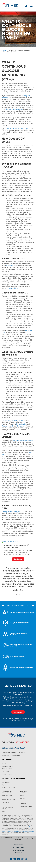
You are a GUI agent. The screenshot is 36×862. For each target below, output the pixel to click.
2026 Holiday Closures (26, 806)
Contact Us (23, 803)
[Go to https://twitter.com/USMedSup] (14, 859)
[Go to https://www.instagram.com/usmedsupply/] (22, 859)
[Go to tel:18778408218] (26, 6)
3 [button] (19, 594)
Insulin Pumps (5, 802)
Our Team (22, 798)
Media (21, 801)
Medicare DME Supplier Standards (11, 755)
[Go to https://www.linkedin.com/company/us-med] (18, 859)
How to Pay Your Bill (7, 768)
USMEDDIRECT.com (7, 766)
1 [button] (16, 594)
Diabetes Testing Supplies (8, 799)
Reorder (4, 763)
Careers (22, 795)
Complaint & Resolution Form (9, 774)
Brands (3, 811)
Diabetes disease (28, 827)
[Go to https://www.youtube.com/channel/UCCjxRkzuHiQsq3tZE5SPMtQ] (25, 859)
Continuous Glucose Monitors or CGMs (24, 831)
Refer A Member (6, 782)
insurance (9, 265)
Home (5, 50)
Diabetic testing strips (7, 831)
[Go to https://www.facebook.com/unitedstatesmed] (11, 859)
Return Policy (5, 771)
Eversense (20, 426)
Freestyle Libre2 (7, 426)
